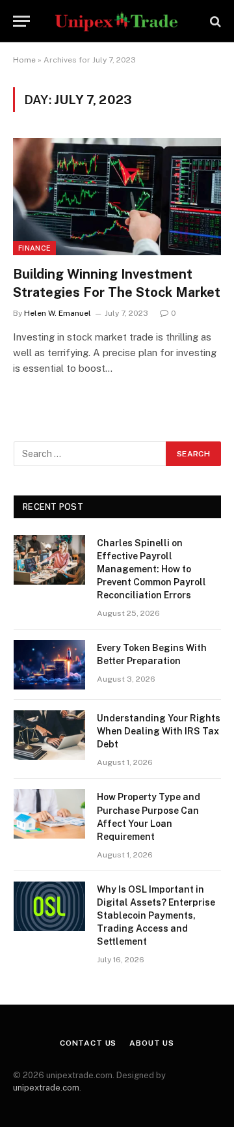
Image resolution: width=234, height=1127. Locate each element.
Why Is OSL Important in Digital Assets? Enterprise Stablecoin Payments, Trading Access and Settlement (156, 915)
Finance (34, 248)
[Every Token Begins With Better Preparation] (49, 664)
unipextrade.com (46, 1087)
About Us (151, 1043)
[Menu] (21, 21)
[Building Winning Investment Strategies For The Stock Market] (117, 196)
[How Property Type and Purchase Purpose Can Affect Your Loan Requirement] (49, 814)
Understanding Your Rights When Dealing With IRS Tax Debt (158, 731)
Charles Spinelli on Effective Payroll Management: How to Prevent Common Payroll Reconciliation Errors (151, 569)
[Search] (214, 21)
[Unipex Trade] (117, 21)
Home (24, 59)
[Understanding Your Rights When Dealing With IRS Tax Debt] (49, 735)
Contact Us (88, 1043)
